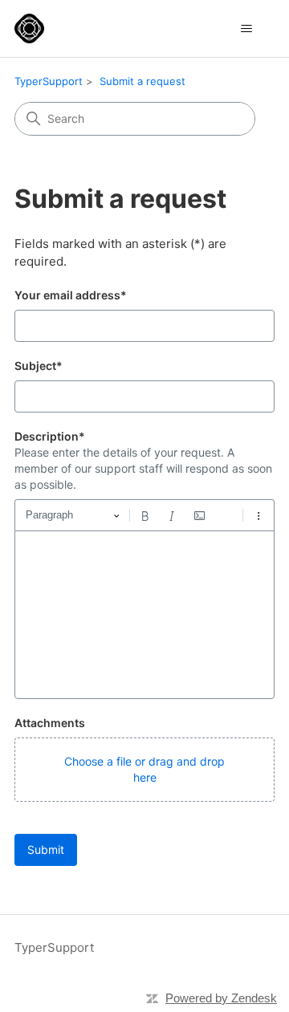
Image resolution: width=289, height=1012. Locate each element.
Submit (45, 849)
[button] (144, 770)
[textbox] (144, 614)
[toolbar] (144, 515)
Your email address (70, 295)
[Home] (29, 28)
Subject (38, 365)
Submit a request (142, 81)
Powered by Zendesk (221, 998)
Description (49, 436)
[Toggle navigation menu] (246, 29)
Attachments (49, 723)
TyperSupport (48, 81)
